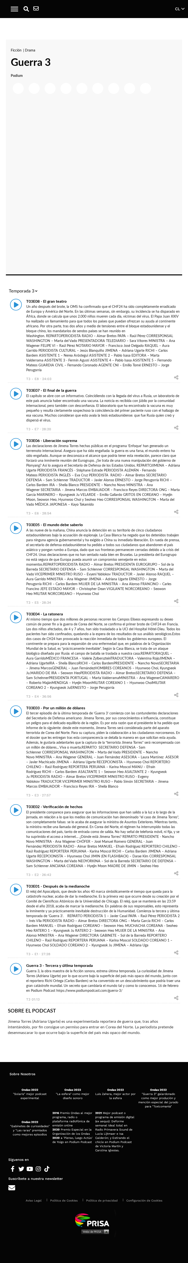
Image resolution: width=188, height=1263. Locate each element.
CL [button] (178, 8)
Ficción (17, 50)
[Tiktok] (47, 1169)
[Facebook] (12, 1169)
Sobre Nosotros (22, 1074)
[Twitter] (21, 1169)
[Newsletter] (36, 9)
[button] (14, 9)
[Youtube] (29, 1169)
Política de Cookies (64, 1200)
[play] (16, 305)
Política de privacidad (102, 1200)
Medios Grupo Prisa (94, 1231)
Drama (30, 50)
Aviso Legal (34, 1200)
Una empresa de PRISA (94, 1220)
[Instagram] (38, 1169)
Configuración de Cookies (144, 1200)
